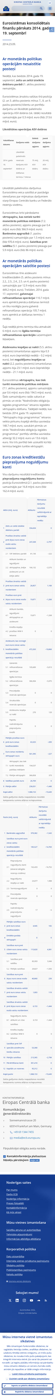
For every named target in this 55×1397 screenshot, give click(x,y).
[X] (10, 1300)
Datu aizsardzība (15, 1257)
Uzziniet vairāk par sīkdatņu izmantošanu (29, 1379)
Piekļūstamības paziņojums (21, 1270)
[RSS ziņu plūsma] (46, 1300)
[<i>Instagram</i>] (24, 1300)
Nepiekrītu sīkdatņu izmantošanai (29, 1392)
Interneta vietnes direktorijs (20, 1281)
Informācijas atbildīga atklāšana (23, 1239)
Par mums (12, 1190)
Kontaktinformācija (16, 1208)
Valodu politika (14, 1274)
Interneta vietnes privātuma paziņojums (27, 1261)
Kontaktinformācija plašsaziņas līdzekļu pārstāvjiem (24, 1158)
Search (41, 8)
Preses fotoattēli (15, 1203)
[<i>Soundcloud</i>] (39, 1300)
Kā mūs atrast (13, 1212)
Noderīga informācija (17, 1199)
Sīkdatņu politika (15, 1266)
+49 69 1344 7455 (24, 1132)
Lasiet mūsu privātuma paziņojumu (29, 1374)
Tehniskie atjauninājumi (19, 1235)
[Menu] (50, 8)
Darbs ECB (12, 1194)
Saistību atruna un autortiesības (23, 1230)
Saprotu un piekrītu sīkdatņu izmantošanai (29, 1386)
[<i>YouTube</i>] (31, 1300)
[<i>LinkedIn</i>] (17, 1300)
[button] (50, 3)
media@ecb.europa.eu (27, 1138)
